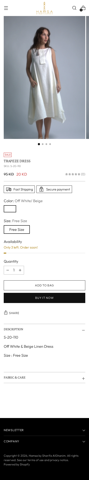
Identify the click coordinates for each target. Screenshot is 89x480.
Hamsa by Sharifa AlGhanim (47, 456)
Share (14, 313)
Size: (15, 220)
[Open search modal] (74, 8)
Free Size (16, 229)
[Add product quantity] (7, 270)
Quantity (11, 261)
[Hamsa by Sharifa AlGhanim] (44, 8)
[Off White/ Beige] (10, 208)
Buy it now (44, 298)
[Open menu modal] (6, 8)
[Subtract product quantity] (20, 270)
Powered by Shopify (17, 464)
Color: (23, 200)
